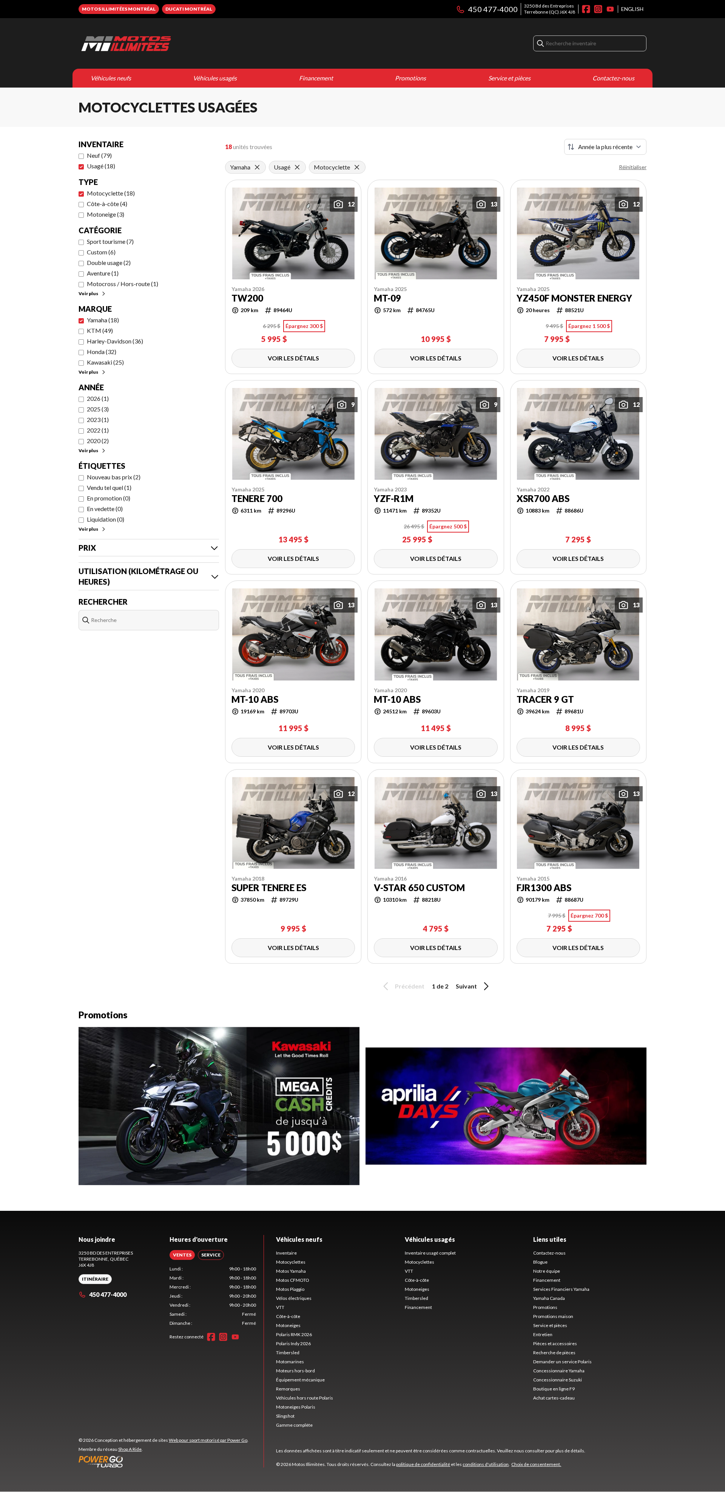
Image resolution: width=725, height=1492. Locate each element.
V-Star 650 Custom (419, 887)
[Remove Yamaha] (257, 167)
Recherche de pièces (554, 1352)
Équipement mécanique (300, 1380)
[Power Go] (163, 1461)
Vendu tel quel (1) (109, 487)
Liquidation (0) (105, 519)
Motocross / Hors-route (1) (122, 283)
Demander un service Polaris (562, 1361)
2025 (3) (98, 409)
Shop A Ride (130, 1449)
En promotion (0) (108, 498)
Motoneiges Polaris (295, 1407)
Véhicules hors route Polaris (304, 1398)
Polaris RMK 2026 (294, 1334)
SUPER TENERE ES (268, 887)
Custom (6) (101, 252)
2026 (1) (98, 398)
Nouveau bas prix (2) (113, 476)
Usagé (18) (101, 165)
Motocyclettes (290, 1262)
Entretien (542, 1334)
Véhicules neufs (111, 78)
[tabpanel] (213, 1296)
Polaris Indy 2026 (293, 1343)
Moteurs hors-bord (295, 1370)
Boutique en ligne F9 (554, 1389)
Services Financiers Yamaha (561, 1289)
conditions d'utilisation (486, 1464)
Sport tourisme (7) (110, 241)
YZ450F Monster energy (574, 298)
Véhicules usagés (215, 78)
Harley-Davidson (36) (115, 341)
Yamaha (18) (103, 319)
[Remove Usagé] (297, 167)
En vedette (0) (105, 508)
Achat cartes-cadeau (554, 1398)
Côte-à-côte (288, 1316)
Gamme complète (294, 1425)
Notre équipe (546, 1271)
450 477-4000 (493, 9)
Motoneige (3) (105, 214)
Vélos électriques (294, 1298)
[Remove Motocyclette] (357, 167)
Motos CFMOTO (292, 1280)
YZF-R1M (393, 498)
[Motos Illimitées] (173, 43)
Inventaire (286, 1253)
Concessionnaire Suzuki (557, 1380)
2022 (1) (98, 430)
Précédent (409, 986)
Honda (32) (101, 351)
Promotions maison (553, 1316)
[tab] (182, 1255)
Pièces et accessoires (555, 1343)
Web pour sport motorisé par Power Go (208, 1440)
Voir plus (88, 293)
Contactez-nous (613, 78)
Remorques (288, 1389)
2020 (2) (98, 440)
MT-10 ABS (254, 699)
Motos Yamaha (291, 1271)
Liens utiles (549, 1239)
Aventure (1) (103, 273)
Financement (316, 78)
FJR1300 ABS (544, 887)
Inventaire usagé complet (430, 1253)
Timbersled (287, 1352)
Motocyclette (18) (111, 193)
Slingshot (285, 1416)
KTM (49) (100, 330)
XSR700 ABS (543, 498)
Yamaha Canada (549, 1298)
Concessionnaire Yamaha (559, 1370)
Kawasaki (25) (105, 362)
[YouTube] (610, 9)
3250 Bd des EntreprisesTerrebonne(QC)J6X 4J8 (549, 9)
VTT (280, 1307)
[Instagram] (598, 9)
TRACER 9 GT (545, 699)
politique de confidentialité (423, 1464)
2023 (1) (98, 419)
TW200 (247, 298)
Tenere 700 (256, 498)
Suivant (466, 986)
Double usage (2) (109, 262)
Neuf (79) (99, 155)
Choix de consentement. (536, 1464)
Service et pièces (509, 78)
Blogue (540, 1262)
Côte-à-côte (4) (107, 203)
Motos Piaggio (290, 1289)
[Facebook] (586, 9)
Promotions (410, 78)
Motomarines (290, 1361)
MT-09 (387, 298)
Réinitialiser (632, 167)
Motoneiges (288, 1325)
